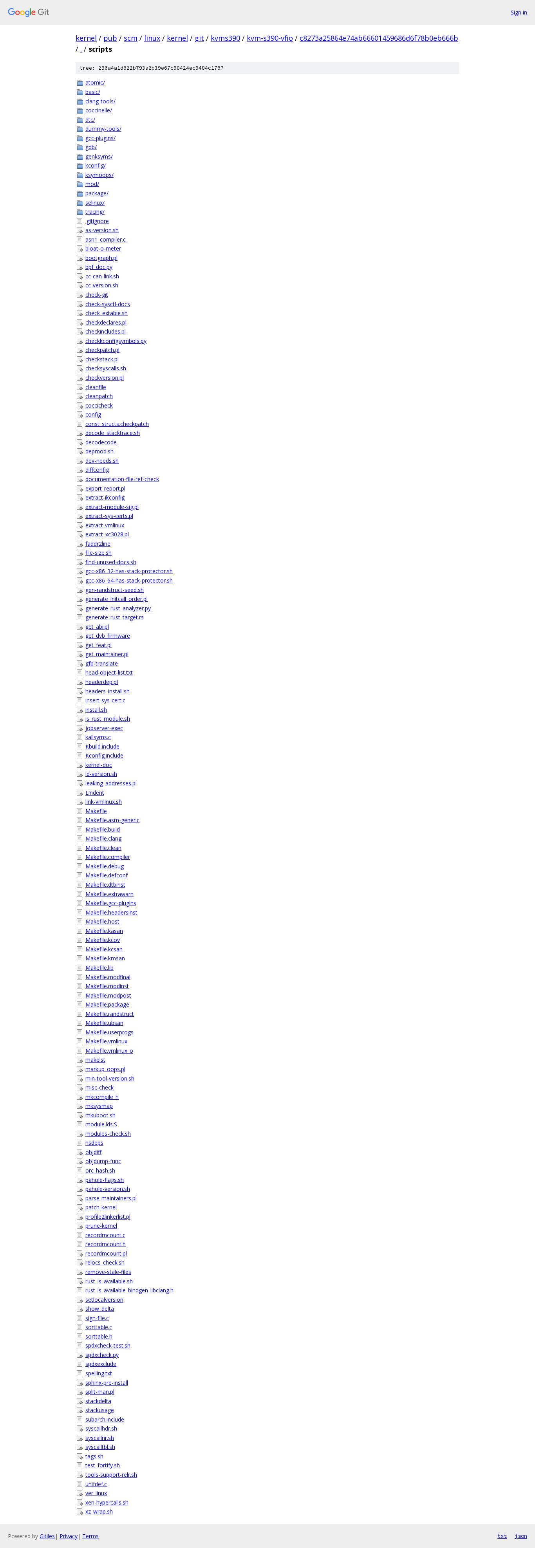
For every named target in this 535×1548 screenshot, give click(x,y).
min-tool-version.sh (109, 1078)
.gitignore (97, 221)
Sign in (519, 12)
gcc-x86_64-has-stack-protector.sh (129, 580)
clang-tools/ (100, 101)
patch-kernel (101, 1207)
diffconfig (97, 469)
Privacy (69, 1536)
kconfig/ (95, 165)
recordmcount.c (105, 1235)
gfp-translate (101, 663)
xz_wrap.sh (99, 1511)
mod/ (92, 184)
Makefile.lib (99, 967)
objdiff (93, 1152)
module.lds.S (101, 1124)
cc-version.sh (101, 285)
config (93, 414)
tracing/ (95, 211)
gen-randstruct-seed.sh (114, 590)
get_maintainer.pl (106, 654)
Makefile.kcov (102, 940)
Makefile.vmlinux (106, 1041)
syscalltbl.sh (100, 1447)
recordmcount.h (105, 1244)
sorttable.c (98, 1327)
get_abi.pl (97, 626)
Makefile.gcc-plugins (110, 903)
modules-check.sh (108, 1133)
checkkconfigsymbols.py (115, 341)
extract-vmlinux (104, 525)
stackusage (99, 1410)
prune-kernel (101, 1225)
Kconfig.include (104, 755)
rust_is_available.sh (109, 1281)
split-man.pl (99, 1391)
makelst (95, 1059)
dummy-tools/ (103, 128)
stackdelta (98, 1401)
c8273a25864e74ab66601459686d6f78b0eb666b (379, 38)
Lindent (94, 792)
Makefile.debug (104, 866)
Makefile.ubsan (104, 1023)
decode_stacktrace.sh (112, 433)
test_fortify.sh (102, 1465)
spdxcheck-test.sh (107, 1345)
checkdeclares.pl (106, 322)
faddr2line (97, 543)
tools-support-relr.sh (111, 1474)
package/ (96, 193)
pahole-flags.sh (104, 1180)
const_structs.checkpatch (117, 424)
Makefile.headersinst (111, 912)
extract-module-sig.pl (112, 507)
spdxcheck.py (102, 1355)
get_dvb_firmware (107, 635)
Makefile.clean (103, 848)
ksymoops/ (99, 175)
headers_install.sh (107, 691)
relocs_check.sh (105, 1262)
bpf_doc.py (98, 267)
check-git (96, 294)
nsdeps (94, 1142)
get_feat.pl (98, 645)
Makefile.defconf (106, 875)
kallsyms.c (98, 737)
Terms (90, 1536)
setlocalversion (104, 1299)
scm (130, 38)
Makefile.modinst (107, 986)
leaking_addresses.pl (111, 783)
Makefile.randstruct (109, 1014)
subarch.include (104, 1419)
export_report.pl (105, 488)
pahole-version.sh (107, 1189)
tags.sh (94, 1456)
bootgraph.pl (101, 258)
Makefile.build (102, 829)
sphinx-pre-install (106, 1382)
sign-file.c (97, 1318)
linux (152, 38)
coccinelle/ (98, 110)
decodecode (101, 442)
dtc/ (90, 119)
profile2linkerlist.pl (107, 1216)
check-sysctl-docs (107, 304)
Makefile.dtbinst (105, 884)
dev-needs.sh (102, 460)
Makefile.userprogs (109, 1032)
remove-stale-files (108, 1272)
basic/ (92, 92)
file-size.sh (98, 552)
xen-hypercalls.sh (106, 1502)
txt (502, 1535)
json (521, 1535)
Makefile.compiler (107, 857)
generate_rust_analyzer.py (118, 608)
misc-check (99, 1087)
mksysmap (99, 1106)
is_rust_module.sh (107, 718)
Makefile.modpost (108, 995)
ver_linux (96, 1493)
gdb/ (91, 147)
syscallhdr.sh (101, 1428)
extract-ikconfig (105, 497)
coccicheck (99, 405)
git (199, 38)
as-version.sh (102, 230)
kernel (86, 38)
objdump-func (103, 1161)
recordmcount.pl (106, 1253)
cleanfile (95, 387)
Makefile (96, 811)
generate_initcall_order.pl (116, 599)
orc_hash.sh (100, 1170)
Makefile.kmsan (105, 958)
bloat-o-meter (103, 248)
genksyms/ (99, 156)
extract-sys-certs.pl (109, 516)
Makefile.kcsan (104, 949)
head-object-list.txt (109, 672)
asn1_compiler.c (105, 239)
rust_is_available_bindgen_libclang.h (129, 1290)
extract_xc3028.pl (107, 534)
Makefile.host (102, 921)
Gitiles (47, 1536)
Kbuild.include (102, 746)
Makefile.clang (103, 838)
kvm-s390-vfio (270, 38)
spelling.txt (98, 1373)
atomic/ (95, 82)
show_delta (99, 1308)
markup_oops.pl (105, 1069)
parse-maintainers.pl (111, 1198)
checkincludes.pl (105, 331)
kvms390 (225, 38)
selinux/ (95, 202)
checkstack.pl (102, 359)
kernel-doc (98, 765)
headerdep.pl (101, 682)
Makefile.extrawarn (109, 894)
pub (110, 38)
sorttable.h (98, 1336)
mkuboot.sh (100, 1115)
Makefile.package (107, 1004)
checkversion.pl (104, 377)
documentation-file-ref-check (122, 479)
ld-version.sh (101, 774)
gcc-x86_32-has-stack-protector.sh (129, 571)
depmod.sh (99, 451)
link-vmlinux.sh (103, 801)
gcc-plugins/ (100, 138)
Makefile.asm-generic (112, 820)
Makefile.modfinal (107, 977)
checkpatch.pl (102, 350)
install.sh (96, 709)
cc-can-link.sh (102, 276)
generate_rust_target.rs (114, 617)
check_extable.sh (106, 313)
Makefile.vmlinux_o (109, 1050)
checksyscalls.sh (105, 368)
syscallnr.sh (99, 1438)
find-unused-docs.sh (110, 562)
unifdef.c (96, 1484)
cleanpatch (99, 396)
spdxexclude (100, 1364)
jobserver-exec (104, 728)
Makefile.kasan (104, 931)
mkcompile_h (102, 1097)
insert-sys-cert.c (105, 700)
